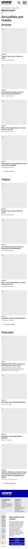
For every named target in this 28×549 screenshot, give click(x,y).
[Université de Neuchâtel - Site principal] (7, 493)
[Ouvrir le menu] (25, 2)
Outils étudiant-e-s (6, 506)
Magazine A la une (20, 507)
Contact (4, 501)
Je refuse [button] (17, 541)
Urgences (4, 502)
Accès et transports (7, 503)
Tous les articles (9, 171)
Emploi (3, 507)
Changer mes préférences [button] (16, 544)
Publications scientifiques (18, 505)
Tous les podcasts (9, 483)
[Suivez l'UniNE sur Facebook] (2, 543)
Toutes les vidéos (9, 324)
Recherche (17, 503)
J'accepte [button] (17, 539)
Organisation (18, 502)
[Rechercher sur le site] (19, 2)
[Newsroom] (6, 2)
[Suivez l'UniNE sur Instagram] (5, 543)
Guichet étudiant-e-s (7, 505)
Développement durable (19, 509)
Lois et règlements (19, 511)
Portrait (17, 501)
